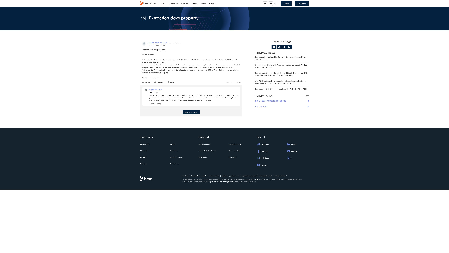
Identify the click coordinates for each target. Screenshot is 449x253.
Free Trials (194, 176)
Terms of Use (253, 179)
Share (172, 82)
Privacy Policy (214, 176)
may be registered (226, 181)
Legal (204, 176)
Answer (160, 82)
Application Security (249, 176)
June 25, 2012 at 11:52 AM (156, 45)
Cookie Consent (281, 176)
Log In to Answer (191, 112)
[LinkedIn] (289, 47)
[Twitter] (284, 47)
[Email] (274, 47)
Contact (185, 176)
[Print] (279, 47)
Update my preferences (230, 176)
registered (212, 181)
